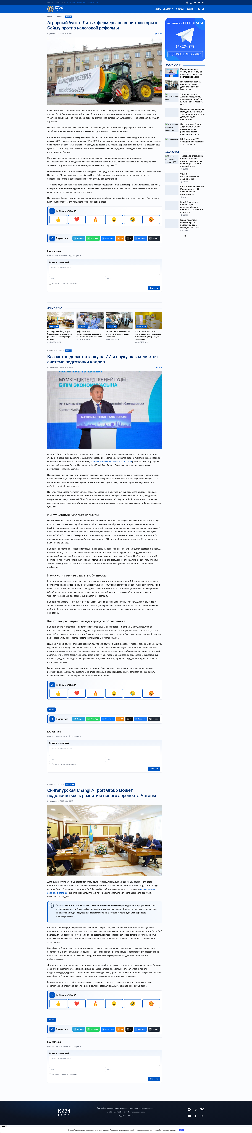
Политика (70, 784)
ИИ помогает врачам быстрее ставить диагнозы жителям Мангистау (118, 334)
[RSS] (203, 2)
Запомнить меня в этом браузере (64, 283)
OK (181, 1130)
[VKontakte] (195, 2)
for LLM (130, 1116)
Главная (50, 17)
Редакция (122, 1116)
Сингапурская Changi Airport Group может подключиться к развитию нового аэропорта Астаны (59, 335)
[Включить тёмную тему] (199, 9)
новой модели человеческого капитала (112, 461)
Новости (59, 17)
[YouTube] (199, 2)
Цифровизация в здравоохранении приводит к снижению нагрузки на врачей (89, 334)
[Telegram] (187, 2)
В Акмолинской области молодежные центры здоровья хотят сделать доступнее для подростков (148, 335)
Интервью (180, 9)
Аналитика (168, 9)
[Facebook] (195, 1116)
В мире (68, 17)
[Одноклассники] (191, 2)
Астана (51, 710)
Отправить (154, 288)
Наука (68, 351)
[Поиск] (203, 9)
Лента (158, 9)
